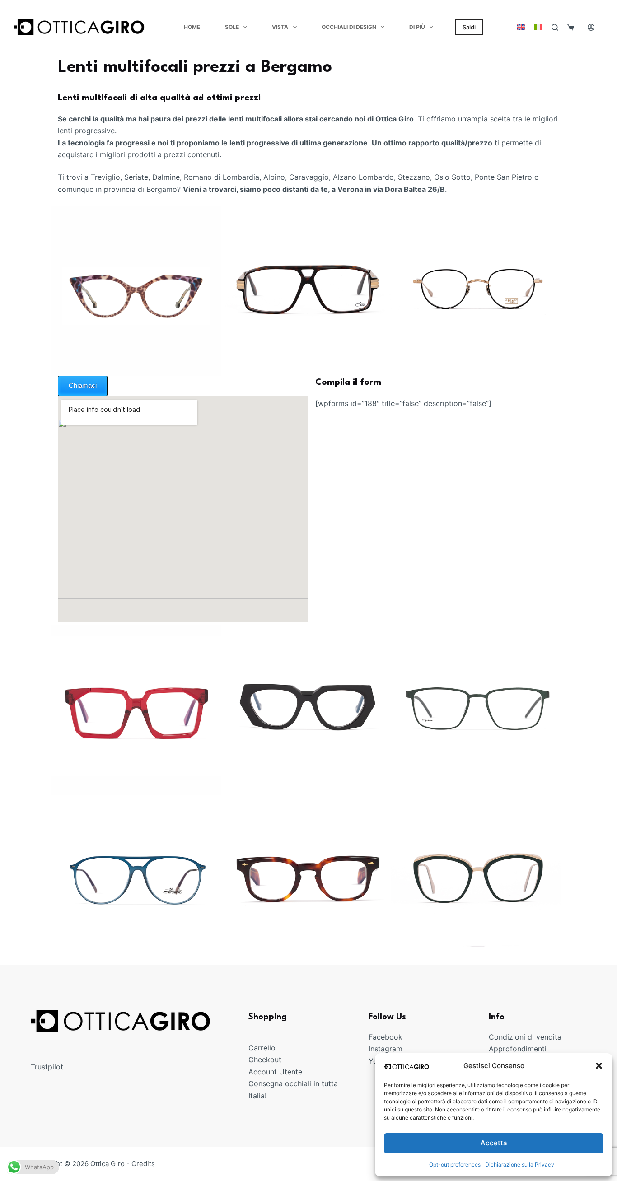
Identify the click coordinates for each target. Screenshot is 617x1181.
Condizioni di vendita (525, 1036)
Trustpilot (47, 1066)
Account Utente (275, 1071)
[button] (598, 1065)
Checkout (264, 1059)
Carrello (262, 1047)
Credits (143, 1163)
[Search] (555, 27)
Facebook (385, 1036)
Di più (417, 26)
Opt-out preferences (455, 1164)
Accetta (494, 1143)
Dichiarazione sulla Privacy (519, 1164)
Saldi (469, 27)
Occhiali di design (349, 26)
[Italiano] (538, 27)
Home (192, 26)
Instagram (385, 1048)
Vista (280, 26)
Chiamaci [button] (83, 385)
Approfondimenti (518, 1048)
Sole (232, 26)
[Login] (591, 27)
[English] (521, 27)
